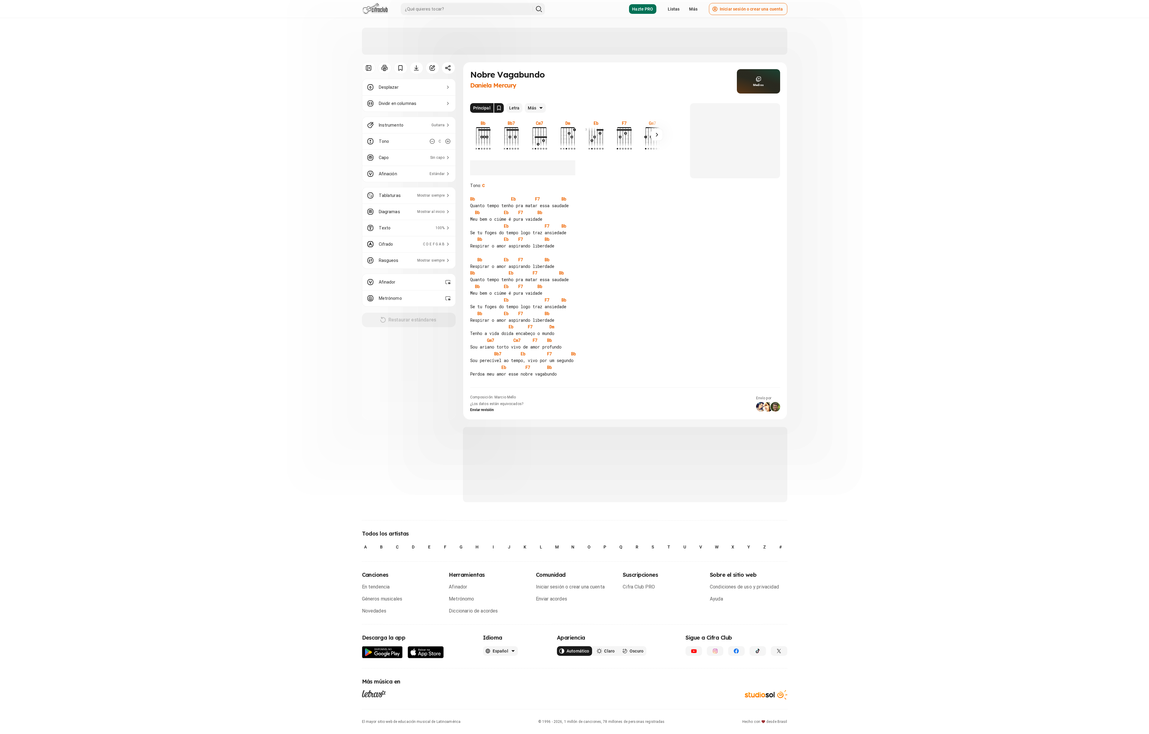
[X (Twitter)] (779, 651)
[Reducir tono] (432, 141)
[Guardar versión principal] (499, 108)
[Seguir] (657, 135)
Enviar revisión (482, 410)
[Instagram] (715, 651)
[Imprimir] (384, 68)
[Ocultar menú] (368, 68)
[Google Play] (382, 652)
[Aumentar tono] (448, 141)
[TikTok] (757, 651)
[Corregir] (432, 68)
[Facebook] (736, 651)
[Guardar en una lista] (400, 68)
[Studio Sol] (766, 694)
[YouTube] (693, 651)
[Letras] (374, 693)
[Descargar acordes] (416, 68)
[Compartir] (448, 68)
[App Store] (426, 652)
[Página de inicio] (375, 9)
